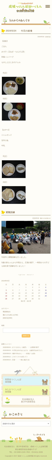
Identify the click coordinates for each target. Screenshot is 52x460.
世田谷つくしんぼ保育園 (13, 380)
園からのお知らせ (45, 218)
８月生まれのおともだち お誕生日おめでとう (27, 350)
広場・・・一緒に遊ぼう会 (20, 360)
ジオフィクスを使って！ (20, 356)
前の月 (23, 301)
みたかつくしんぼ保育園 (13, 390)
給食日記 (48, 36)
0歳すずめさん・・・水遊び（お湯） (24, 353)
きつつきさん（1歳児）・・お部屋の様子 (25, 347)
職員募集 (6, 311)
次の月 (29, 301)
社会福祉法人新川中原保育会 (28, 400)
